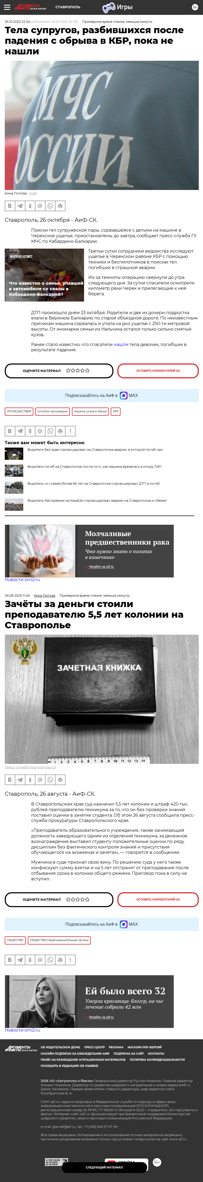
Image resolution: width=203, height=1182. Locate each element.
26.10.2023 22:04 (17, 22)
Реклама (116, 1047)
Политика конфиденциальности (157, 1060)
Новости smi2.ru (22, 579)
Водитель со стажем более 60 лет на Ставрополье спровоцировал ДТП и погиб (93, 484)
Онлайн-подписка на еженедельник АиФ (75, 1053)
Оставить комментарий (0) (158, 371)
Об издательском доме (60, 1047)
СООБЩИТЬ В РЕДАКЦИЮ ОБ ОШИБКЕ (69, 1066)
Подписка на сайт (129, 1053)
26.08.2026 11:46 (17, 596)
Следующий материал (104, 1167)
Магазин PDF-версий (145, 1047)
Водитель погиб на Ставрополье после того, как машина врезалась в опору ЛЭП (94, 467)
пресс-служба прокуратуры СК (30, 767)
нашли (121, 344)
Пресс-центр (94, 1047)
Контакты (156, 1053)
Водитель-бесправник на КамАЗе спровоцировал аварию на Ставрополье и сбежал (97, 501)
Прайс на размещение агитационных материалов (83, 1060)
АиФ (33, 193)
